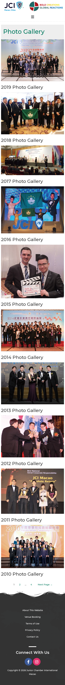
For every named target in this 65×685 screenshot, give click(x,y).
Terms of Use (32, 623)
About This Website (32, 610)
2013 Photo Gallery (22, 410)
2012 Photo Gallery (22, 463)
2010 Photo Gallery (22, 574)
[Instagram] (37, 661)
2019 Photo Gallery (22, 87)
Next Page (45, 584)
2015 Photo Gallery (22, 304)
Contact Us (32, 637)
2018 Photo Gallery (22, 140)
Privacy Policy (32, 630)
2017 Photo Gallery (22, 181)
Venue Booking (33, 617)
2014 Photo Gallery (22, 357)
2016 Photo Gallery (22, 239)
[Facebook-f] (28, 661)
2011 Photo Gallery (21, 520)
